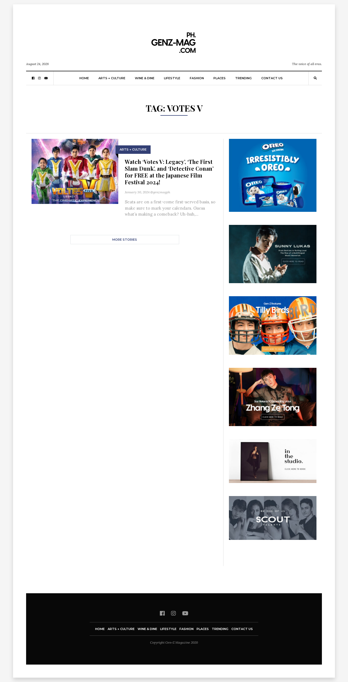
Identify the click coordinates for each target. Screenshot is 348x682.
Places (219, 78)
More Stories (124, 239)
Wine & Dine (144, 78)
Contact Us (272, 78)
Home (84, 78)
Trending (243, 78)
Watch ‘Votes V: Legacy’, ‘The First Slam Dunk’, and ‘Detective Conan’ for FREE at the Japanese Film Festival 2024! (169, 172)
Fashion (197, 78)
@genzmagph (160, 192)
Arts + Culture (111, 78)
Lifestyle (172, 78)
